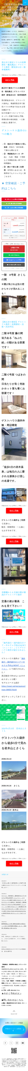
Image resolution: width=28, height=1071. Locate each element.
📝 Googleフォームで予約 (14, 260)
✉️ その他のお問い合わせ (14, 264)
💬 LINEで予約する (14, 255)
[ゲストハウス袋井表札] (14, 566)
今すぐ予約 (9, 80)
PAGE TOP (14, 1014)
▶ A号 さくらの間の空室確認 (14, 199)
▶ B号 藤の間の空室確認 (14, 203)
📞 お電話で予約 (14, 249)
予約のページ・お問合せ (13, 1030)
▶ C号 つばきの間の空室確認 (14, 207)
